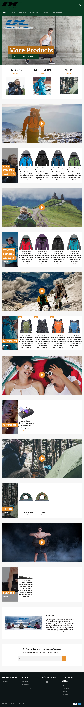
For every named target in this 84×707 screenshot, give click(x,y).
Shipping (65, 691)
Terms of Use (26, 685)
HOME (4, 13)
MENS (13, 13)
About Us (25, 682)
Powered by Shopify (20, 704)
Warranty (65, 694)
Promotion (65, 688)
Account (79, 13)
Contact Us (5, 682)
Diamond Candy (10, 704)
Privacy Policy (26, 688)
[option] (42, 40)
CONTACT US (57, 13)
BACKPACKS (34, 13)
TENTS (46, 13)
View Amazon (30, 56)
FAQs (63, 685)
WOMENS (22, 13)
